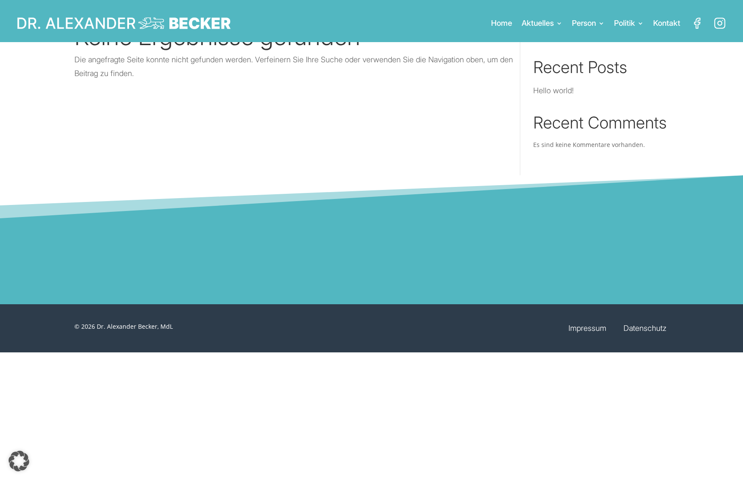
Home (501, 23)
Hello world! (553, 90)
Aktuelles (538, 23)
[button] (19, 461)
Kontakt (666, 23)
